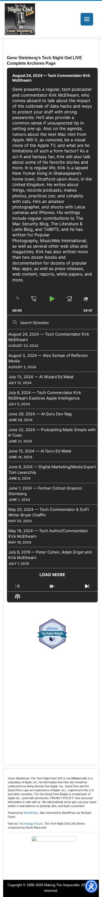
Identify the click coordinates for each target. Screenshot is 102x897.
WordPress (31, 812)
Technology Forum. (31, 823)
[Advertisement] (51, 704)
